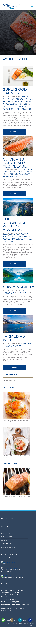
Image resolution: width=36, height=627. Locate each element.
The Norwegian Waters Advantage (15, 224)
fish (13, 98)
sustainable (8, 293)
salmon (6, 108)
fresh (20, 171)
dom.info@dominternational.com (15, 604)
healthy (15, 100)
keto (20, 101)
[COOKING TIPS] (16, 481)
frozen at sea (24, 173)
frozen (13, 173)
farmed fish (26, 343)
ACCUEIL (4, 526)
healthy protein (10, 101)
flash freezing (10, 171)
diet (9, 98)
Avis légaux (6, 544)
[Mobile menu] (32, 6)
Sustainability (18, 287)
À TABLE (4, 529)
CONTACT (4, 540)
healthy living (26, 100)
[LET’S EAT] (16, 405)
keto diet (27, 101)
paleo (5, 106)
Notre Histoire (7, 533)
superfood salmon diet (21, 110)
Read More (14, 132)
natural (14, 345)
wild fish (19, 347)
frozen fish (8, 175)
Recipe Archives (8, 547)
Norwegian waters (11, 240)
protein (22, 106)
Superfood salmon (15, 91)
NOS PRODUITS (7, 536)
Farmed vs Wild (14, 338)
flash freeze (27, 170)
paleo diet (13, 106)
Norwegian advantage (22, 236)
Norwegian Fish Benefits (18, 105)
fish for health (23, 292)
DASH (23, 96)
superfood (16, 108)
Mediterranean (10, 103)
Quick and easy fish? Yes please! (15, 163)
